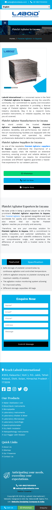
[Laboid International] (26, 14)
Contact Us (8, 456)
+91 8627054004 (39, 2)
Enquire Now (28, 187)
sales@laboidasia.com (17, 2)
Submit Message (26, 344)
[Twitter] (9, 390)
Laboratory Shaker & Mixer (15, 416)
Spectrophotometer (12, 425)
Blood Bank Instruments (14, 406)
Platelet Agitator (13, 216)
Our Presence (9, 453)
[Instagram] (14, 390)
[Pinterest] (26, 390)
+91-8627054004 (27, 485)
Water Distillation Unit (13, 403)
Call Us (9, 508)
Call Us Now (28, 180)
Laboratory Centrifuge (13, 422)
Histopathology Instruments (15, 432)
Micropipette (9, 409)
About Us (7, 447)
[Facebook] (4, 390)
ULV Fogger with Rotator (14, 435)
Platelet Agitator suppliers (37, 146)
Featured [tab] (14, 261)
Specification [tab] (35, 262)
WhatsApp (28, 173)
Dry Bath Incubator (12, 428)
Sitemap (7, 450)
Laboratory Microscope (13, 419)
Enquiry (43, 508)
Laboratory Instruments (14, 412)
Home (12, 39)
